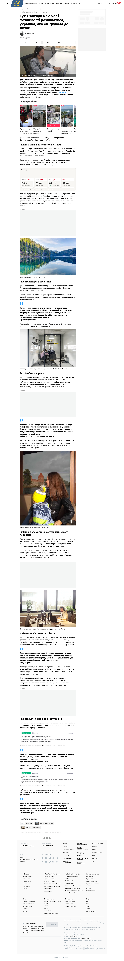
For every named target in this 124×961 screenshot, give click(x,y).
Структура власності (97, 852)
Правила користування (67, 862)
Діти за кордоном (47, 3)
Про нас (65, 843)
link (42, 858)
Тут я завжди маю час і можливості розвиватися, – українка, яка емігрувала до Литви (58, 8)
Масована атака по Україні (52, 886)
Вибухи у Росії (48, 889)
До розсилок (52, 924)
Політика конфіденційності (82, 844)
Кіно (24, 899)
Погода (25, 889)
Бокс (87, 901)
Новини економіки (92, 874)
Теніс (87, 906)
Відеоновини (27, 884)
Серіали (25, 911)
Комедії (25, 908)
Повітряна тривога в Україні (52, 884)
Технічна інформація (97, 843)
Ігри (93, 861)
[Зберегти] (70, 42)
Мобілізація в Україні (72, 874)
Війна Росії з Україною (52, 874)
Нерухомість (69, 899)
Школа (46, 906)
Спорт (88, 899)
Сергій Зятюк (29, 33)
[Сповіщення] (105, 3)
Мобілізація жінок (70, 883)
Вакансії (94, 849)
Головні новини (27, 876)
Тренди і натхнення (70, 906)
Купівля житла (69, 904)
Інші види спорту (91, 911)
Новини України (27, 879)
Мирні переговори (49, 881)
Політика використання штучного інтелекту (82, 848)
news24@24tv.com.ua (27, 846)
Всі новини (26, 874)
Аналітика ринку (70, 901)
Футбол (88, 904)
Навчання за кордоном (51, 913)
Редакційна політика (68, 849)
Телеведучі (66, 855)
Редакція (65, 846)
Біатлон (88, 908)
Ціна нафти (89, 876)
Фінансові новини (91, 881)
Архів (93, 855)
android (69, 948)
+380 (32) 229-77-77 (74, 936)
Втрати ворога (48, 891)
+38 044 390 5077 (47, 846)
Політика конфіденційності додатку (82, 854)
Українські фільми (28, 904)
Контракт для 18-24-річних (73, 886)
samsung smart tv (100, 948)
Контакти (94, 846)
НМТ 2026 (46, 908)
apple (79, 948)
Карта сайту (95, 858)
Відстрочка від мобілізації (72, 888)
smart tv (89, 948)
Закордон (22, 8)
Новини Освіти (49, 899)
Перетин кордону (62, 3)
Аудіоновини (26, 886)
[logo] (17, 3)
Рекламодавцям (67, 858)
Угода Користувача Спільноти (82, 859)
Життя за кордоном (32, 3)
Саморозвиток (48, 911)
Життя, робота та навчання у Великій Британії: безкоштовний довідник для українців (42, 139)
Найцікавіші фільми (29, 901)
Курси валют (89, 879)
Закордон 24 (63, 92)
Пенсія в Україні (90, 891)
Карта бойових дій (49, 879)
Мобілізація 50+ (69, 881)
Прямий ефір (27, 881)
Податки (88, 888)
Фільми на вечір (27, 906)
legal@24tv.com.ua (85, 938)
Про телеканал (67, 852)
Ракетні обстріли (49, 876)
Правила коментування (81, 863)
